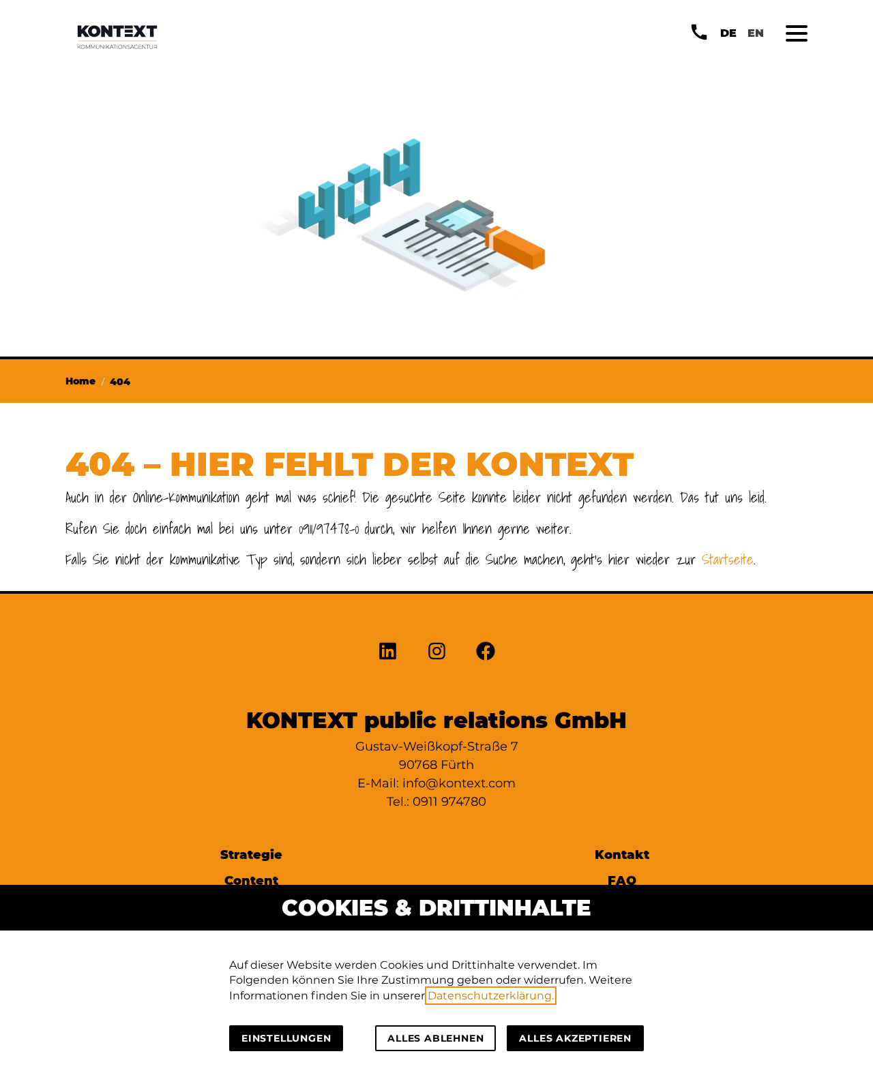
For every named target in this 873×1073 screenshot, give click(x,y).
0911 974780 (449, 801)
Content (251, 880)
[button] (797, 33)
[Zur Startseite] (117, 37)
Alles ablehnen (435, 1038)
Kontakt (622, 854)
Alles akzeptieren (575, 1038)
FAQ (622, 880)
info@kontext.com (459, 783)
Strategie (251, 854)
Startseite (728, 559)
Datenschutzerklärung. (491, 995)
